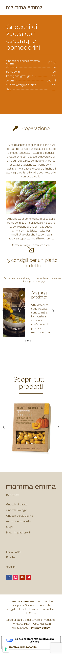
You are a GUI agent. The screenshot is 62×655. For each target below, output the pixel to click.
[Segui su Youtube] (22, 595)
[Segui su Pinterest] (28, 595)
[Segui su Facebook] (9, 595)
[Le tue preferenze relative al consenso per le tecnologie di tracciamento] (6, 649)
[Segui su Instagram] (15, 595)
